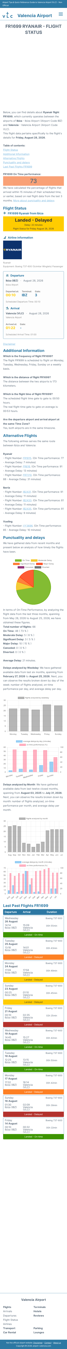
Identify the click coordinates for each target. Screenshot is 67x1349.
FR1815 (27, 458)
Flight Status (10, 149)
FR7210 (27, 475)
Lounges (39, 1332)
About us (57, 1343)
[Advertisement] (33, 73)
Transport (9, 1328)
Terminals (40, 1307)
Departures (9, 1315)
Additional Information (16, 154)
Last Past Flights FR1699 (17, 166)
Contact (47, 1343)
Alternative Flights (13, 158)
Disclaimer (38, 1343)
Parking (38, 1328)
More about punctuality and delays (33, 200)
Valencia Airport (34, 15)
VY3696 (28, 525)
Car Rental (9, 1332)
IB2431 (27, 491)
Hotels (37, 1311)
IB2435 (27, 508)
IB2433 (27, 500)
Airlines (7, 1324)
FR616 (26, 466)
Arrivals (7, 1311)
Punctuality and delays (16, 162)
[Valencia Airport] (7, 15)
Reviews (39, 1315)
